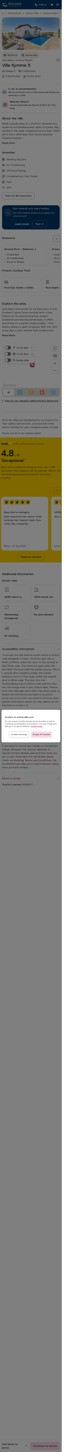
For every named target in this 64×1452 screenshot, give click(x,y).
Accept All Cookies (41, 734)
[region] (30, 726)
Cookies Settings (19, 734)
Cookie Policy (37, 726)
